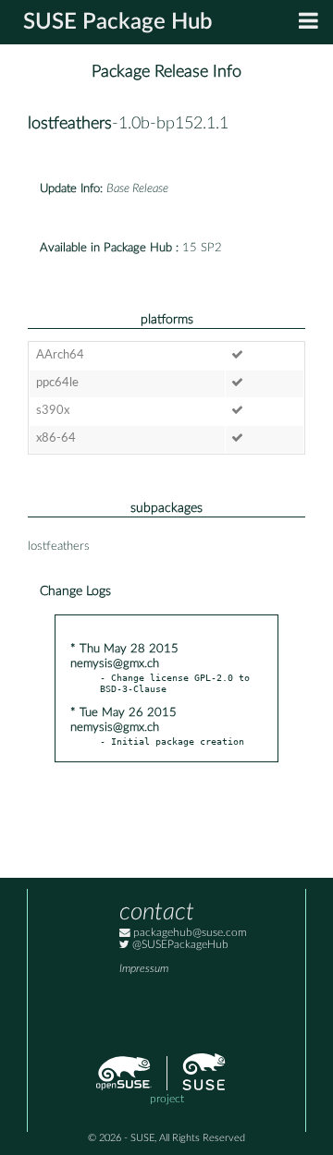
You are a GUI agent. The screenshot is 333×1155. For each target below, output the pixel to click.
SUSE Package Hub (118, 22)
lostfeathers (70, 124)
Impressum (143, 969)
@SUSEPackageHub (179, 945)
